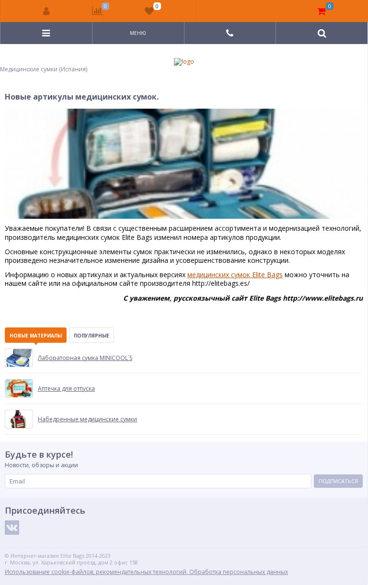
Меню (138, 33)
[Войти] (46, 11)
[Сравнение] (97, 11)
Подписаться (338, 480)
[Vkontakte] (12, 527)
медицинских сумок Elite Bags (235, 274)
